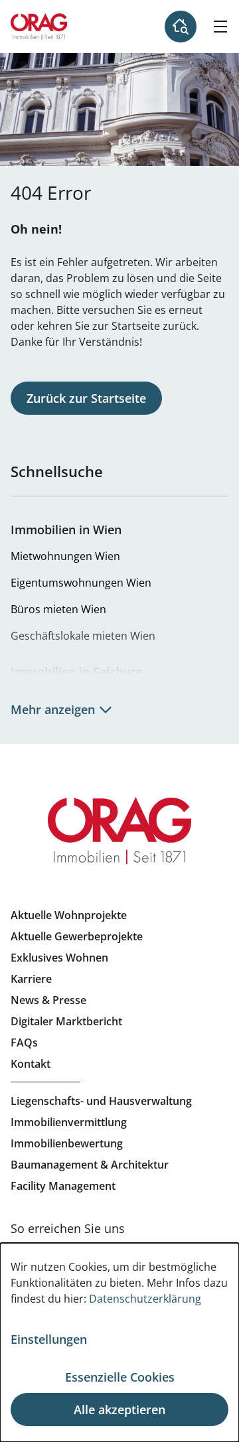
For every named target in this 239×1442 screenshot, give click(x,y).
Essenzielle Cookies (120, 1377)
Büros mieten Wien (58, 609)
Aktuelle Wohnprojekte (69, 915)
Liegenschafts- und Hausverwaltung (101, 1101)
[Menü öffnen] (220, 26)
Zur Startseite (39, 26)
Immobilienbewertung (67, 1143)
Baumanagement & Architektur (90, 1164)
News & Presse (48, 1000)
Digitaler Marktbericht (66, 1021)
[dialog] (119, 1342)
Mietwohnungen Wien (65, 556)
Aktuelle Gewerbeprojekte (77, 936)
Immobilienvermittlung (69, 1122)
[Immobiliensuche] (181, 26)
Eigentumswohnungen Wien (81, 582)
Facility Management (63, 1186)
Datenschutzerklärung (145, 1298)
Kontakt (30, 1063)
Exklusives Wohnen (59, 957)
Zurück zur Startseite (86, 398)
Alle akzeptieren (119, 1409)
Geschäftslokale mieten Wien (83, 635)
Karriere (31, 979)
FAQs (24, 1042)
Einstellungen (49, 1339)
